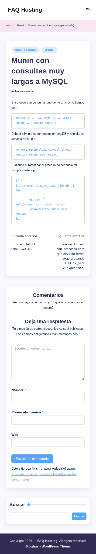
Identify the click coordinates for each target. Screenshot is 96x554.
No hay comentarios (22, 91)
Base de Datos (26, 50)
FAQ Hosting (25, 10)
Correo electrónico (27, 412)
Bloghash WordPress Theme (48, 546)
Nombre (18, 390)
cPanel (50, 50)
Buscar (17, 504)
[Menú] (88, 9)
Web (14, 434)
